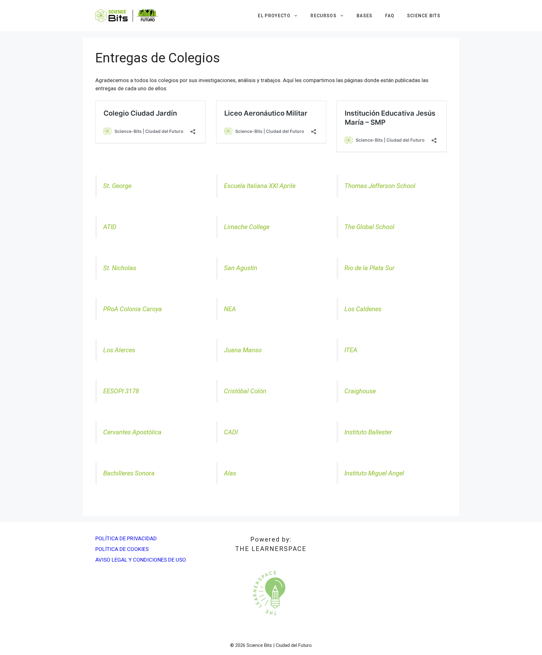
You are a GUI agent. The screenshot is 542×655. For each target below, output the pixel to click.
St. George (117, 186)
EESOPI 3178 (121, 391)
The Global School (369, 227)
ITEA (350, 350)
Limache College (246, 227)
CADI (231, 432)
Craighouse (360, 391)
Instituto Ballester (368, 432)
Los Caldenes (362, 309)
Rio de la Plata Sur (369, 268)
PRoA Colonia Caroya (132, 309)
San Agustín (240, 268)
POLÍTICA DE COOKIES (122, 549)
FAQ (390, 15)
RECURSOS (324, 15)
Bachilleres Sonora (129, 473)
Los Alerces (119, 350)
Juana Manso (243, 350)
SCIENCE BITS (423, 15)
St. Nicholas (119, 268)
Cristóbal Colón (245, 391)
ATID (109, 227)
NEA (230, 309)
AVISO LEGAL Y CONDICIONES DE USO (140, 560)
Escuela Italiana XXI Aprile (259, 186)
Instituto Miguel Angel (374, 473)
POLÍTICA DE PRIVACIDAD (126, 538)
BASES (365, 15)
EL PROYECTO (274, 15)
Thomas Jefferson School (379, 186)
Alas (230, 473)
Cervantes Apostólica (132, 432)
